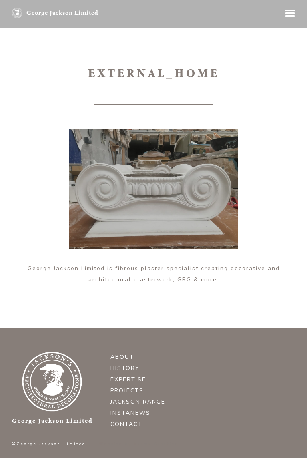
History (125, 368)
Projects (127, 390)
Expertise (128, 379)
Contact (126, 424)
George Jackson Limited (62, 12)
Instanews (130, 413)
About (122, 357)
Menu (290, 13)
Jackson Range (137, 402)
